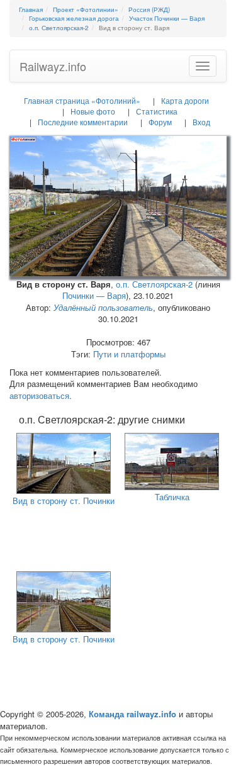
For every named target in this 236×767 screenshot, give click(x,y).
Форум (160, 121)
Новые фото (92, 111)
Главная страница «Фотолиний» (82, 100)
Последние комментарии (83, 121)
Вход (201, 121)
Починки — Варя (94, 295)
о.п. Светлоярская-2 (154, 284)
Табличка (172, 497)
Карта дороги (185, 100)
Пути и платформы (129, 354)
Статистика (156, 111)
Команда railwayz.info (132, 714)
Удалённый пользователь (103, 307)
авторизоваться (39, 395)
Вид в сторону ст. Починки (64, 501)
